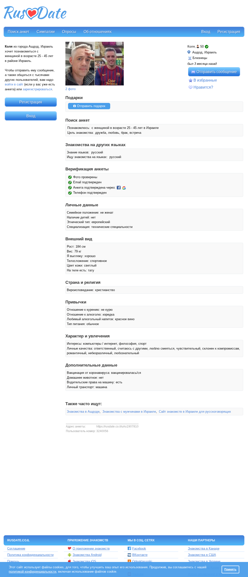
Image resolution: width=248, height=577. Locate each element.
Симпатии (46, 32)
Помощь (13, 561)
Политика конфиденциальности (30, 555)
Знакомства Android (87, 555)
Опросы (69, 32)
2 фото (70, 89)
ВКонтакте (139, 555)
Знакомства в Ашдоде (83, 411)
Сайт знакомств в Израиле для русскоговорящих (195, 411)
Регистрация (228, 32)
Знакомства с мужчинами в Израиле (129, 411)
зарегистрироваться (37, 89)
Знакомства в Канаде (203, 548)
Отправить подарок (90, 106)
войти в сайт (14, 84)
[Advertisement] (156, 14)
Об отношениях (98, 32)
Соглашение (16, 548)
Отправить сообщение (216, 72)
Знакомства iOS (84, 561)
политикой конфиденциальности (32, 571)
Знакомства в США (202, 555)
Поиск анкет (18, 32)
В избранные (205, 80)
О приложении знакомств (91, 548)
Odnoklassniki (142, 561)
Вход (205, 32)
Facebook (139, 548)
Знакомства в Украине (204, 561)
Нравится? (203, 87)
